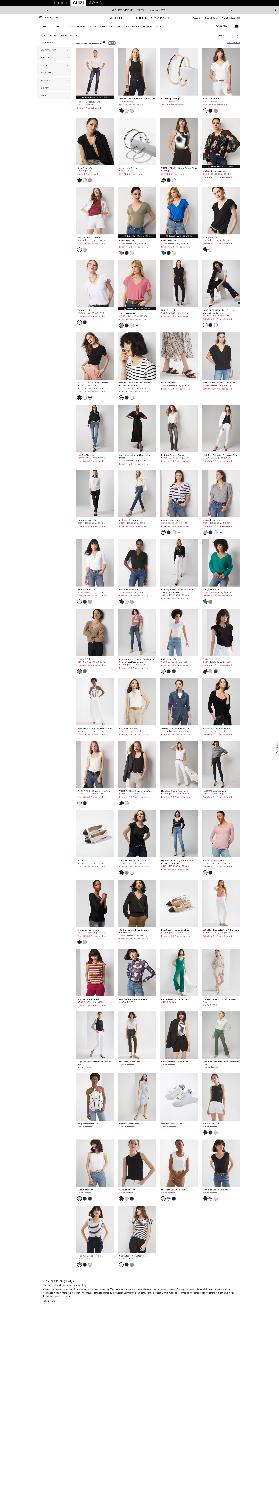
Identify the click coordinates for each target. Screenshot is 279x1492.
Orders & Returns (212, 18)
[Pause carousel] (276, 10)
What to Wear (58, 35)
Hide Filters (47, 42)
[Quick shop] (137, 111)
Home (44, 35)
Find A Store (233, 42)
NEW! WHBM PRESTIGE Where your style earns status (132, 10)
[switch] (112, 43)
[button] (237, 26)
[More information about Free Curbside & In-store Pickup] (104, 42)
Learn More (171, 10)
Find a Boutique (228, 18)
